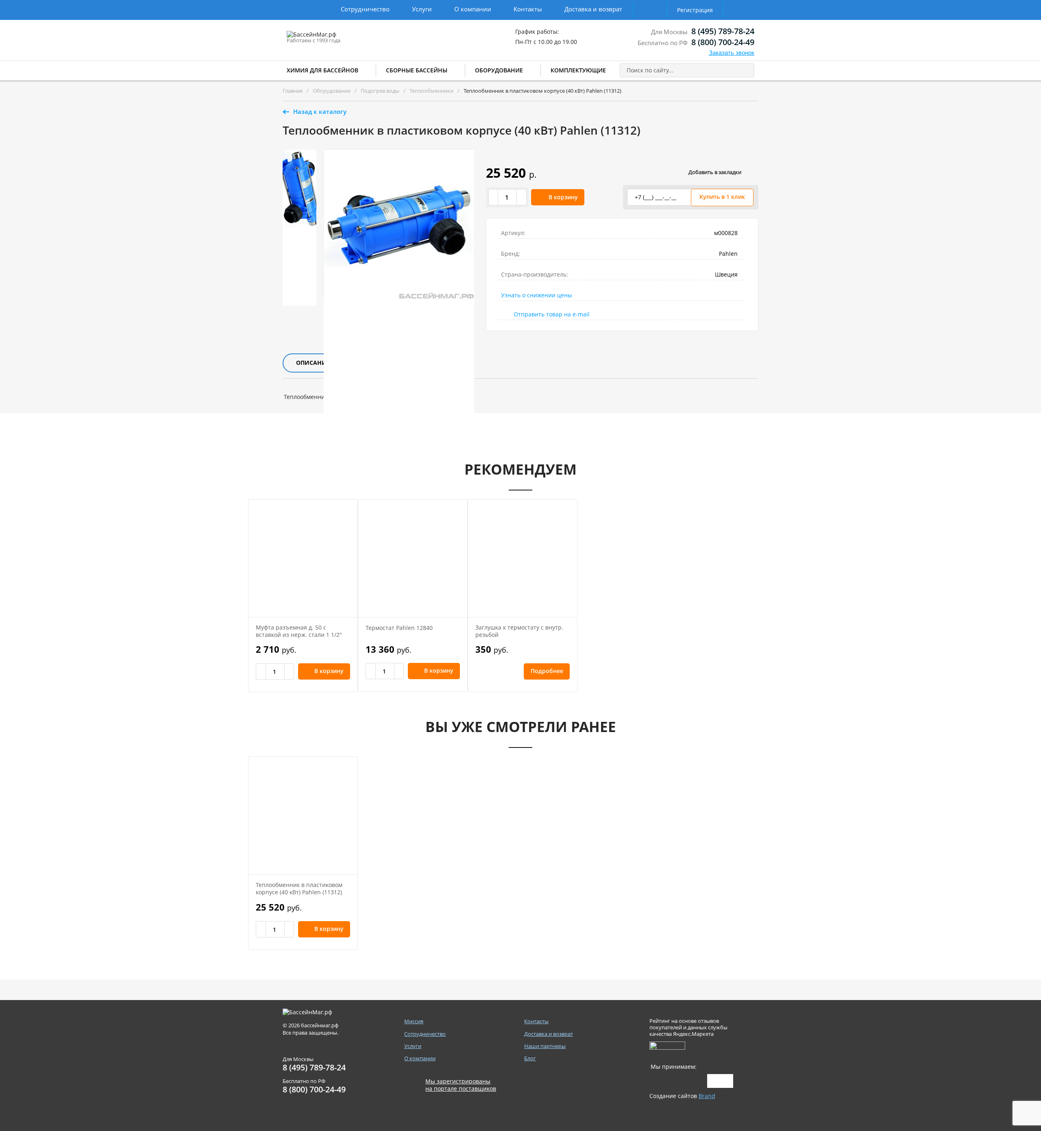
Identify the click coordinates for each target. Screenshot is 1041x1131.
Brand (707, 1096)
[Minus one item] (494, 197)
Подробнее (545, 671)
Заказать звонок (731, 52)
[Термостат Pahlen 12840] (412, 558)
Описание (313, 362)
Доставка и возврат (593, 9)
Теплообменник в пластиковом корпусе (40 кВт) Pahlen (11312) (299, 888)
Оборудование (499, 70)
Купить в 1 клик (722, 196)
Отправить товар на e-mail (552, 314)
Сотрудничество (365, 9)
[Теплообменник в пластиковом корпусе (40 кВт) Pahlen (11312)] (302, 815)
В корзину (563, 197)
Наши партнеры (545, 1046)
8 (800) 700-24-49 (722, 42)
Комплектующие (578, 70)
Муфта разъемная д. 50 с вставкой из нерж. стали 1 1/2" (299, 631)
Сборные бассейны (416, 70)
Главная (293, 90)
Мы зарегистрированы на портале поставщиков (460, 1085)
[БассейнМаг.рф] (337, 38)
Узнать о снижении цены (536, 295)
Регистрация (695, 10)
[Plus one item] (521, 197)
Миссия (413, 1021)
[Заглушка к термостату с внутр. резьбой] (522, 558)
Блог (530, 1058)
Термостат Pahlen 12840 (399, 628)
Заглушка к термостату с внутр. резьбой (519, 631)
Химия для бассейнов (322, 70)
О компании (472, 9)
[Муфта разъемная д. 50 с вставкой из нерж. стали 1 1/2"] (302, 558)
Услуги (422, 9)
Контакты (528, 9)
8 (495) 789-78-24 (722, 31)
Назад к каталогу (319, 111)
